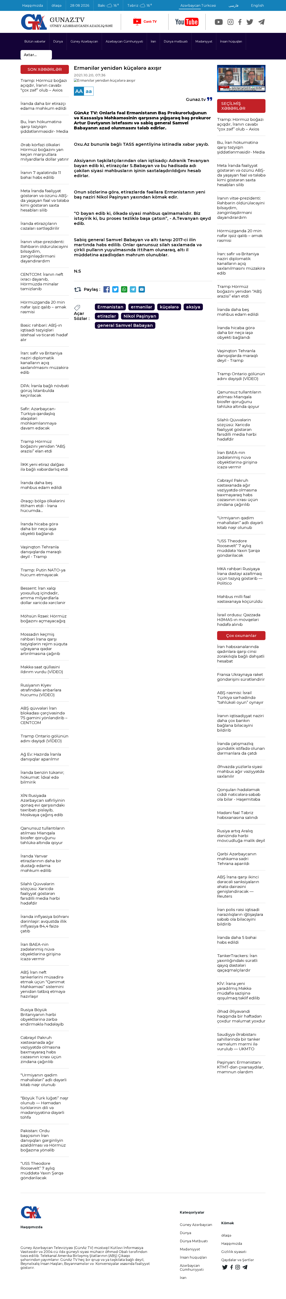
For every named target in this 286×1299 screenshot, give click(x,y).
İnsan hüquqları (231, 41)
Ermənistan (110, 306)
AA (79, 91)
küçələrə (169, 306)
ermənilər (141, 306)
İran (153, 41)
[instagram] (230, 22)
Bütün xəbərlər (34, 41)
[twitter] (249, 22)
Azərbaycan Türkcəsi (198, 6)
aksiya (193, 306)
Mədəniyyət (203, 41)
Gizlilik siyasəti (233, 1252)
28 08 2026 (79, 6)
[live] (144, 22)
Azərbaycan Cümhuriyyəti (124, 41)
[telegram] (261, 22)
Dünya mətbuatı (176, 41)
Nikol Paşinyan (140, 316)
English (257, 6)
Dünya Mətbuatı (194, 1241)
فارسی (233, 6)
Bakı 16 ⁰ (108, 6)
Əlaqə (57, 6)
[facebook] (239, 22)
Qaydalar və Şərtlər (237, 1260)
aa (89, 91)
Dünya (58, 41)
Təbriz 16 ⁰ (139, 6)
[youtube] (187, 22)
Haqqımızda (32, 6)
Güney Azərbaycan (84, 41)
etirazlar (106, 316)
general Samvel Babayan (125, 325)
